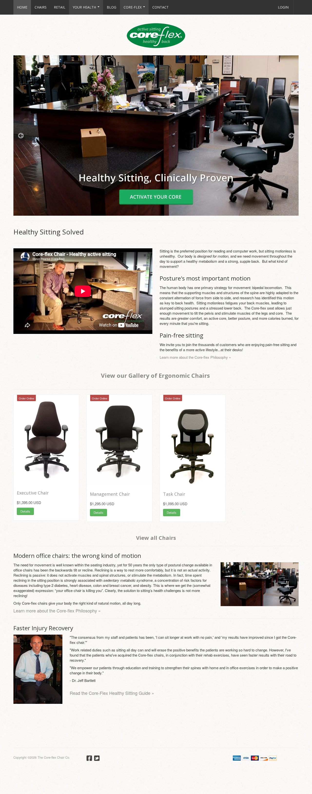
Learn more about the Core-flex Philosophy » (195, 357)
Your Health (85, 7)
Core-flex (133, 7)
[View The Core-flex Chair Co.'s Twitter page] (97, 759)
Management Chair (110, 494)
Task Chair (174, 494)
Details (25, 511)
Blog (111, 7)
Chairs (41, 7)
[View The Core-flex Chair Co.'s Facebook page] (89, 759)
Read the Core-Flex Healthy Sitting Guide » (112, 693)
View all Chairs (156, 537)
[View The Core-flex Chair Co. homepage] (156, 33)
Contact (160, 7)
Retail (59, 7)
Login (283, 7)
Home (22, 7)
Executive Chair (33, 493)
